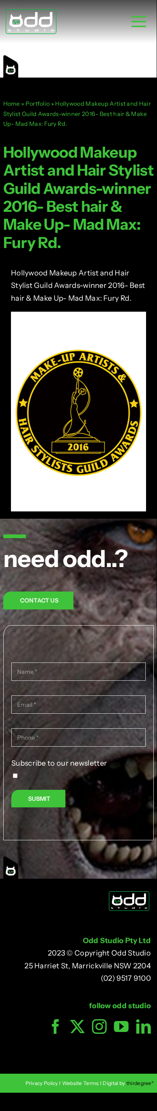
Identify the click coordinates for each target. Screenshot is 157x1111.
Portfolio (38, 103)
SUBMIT (39, 798)
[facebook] (55, 1026)
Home (11, 103)
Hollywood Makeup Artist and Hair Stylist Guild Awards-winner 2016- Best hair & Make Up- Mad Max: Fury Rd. (78, 197)
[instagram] (99, 1026)
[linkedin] (143, 1026)
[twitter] (77, 1026)
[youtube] (121, 1026)
